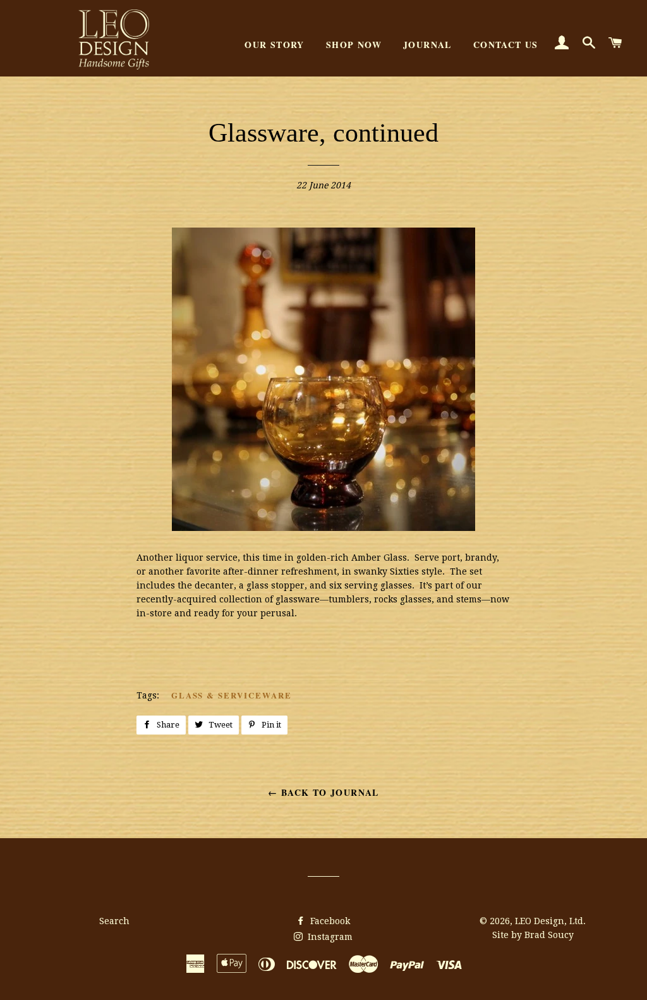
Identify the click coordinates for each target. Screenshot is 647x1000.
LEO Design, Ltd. (550, 921)
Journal (427, 44)
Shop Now (354, 44)
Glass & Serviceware (231, 695)
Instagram (329, 937)
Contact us (505, 44)
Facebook (329, 921)
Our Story (275, 44)
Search (114, 921)
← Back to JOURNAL (323, 792)
